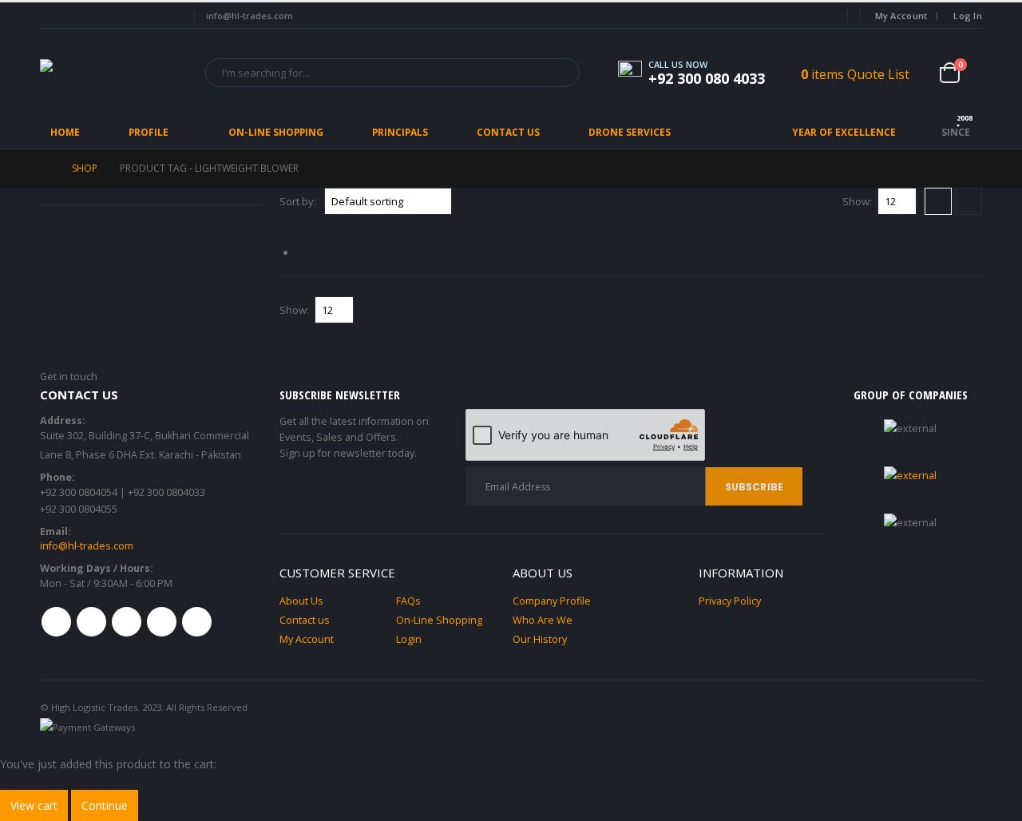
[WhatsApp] (166, 16)
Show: (857, 201)
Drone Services (629, 132)
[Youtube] (108, 16)
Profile (148, 132)
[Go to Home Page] (45, 168)
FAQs (408, 601)
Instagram (161, 622)
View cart (33, 805)
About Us (301, 601)
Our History (540, 639)
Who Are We (542, 620)
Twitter (91, 622)
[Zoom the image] (910, 475)
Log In (967, 16)
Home (65, 132)
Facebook (56, 622)
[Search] (564, 72)
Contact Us (508, 132)
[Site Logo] (112, 72)
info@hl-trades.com (86, 546)
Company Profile (552, 601)
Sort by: (297, 201)
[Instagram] (137, 16)
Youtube (126, 622)
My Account (901, 16)
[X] (79, 16)
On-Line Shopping (275, 132)
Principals (400, 132)
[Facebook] (50, 16)
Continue (104, 805)
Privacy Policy (730, 601)
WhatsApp (197, 622)
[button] (938, 201)
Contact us (304, 620)
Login (409, 639)
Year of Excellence (844, 132)
